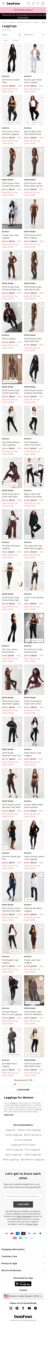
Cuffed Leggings (32, 1154)
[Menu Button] (3, 3)
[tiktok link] (35, 1308)
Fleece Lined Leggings (29, 1130)
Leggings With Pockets (23, 1145)
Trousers (36, 22)
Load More (23, 1090)
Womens (12, 22)
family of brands (23, 1216)
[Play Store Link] (23, 1283)
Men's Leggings (13, 1154)
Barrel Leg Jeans (32, 1135)
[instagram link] (10, 1308)
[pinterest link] (17, 1308)
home (4, 22)
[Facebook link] (23, 1308)
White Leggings (14, 1150)
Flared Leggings (13, 1135)
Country (23, 1290)
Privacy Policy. (32, 1224)
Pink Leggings (32, 1150)
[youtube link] (29, 1308)
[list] (23, 10)
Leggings (44, 22)
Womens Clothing (23, 22)
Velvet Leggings (10, 1159)
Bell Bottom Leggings (32, 1159)
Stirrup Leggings (23, 1140)
